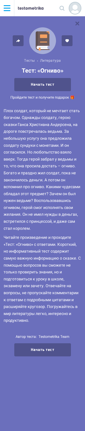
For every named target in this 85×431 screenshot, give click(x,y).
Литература (50, 60)
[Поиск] (62, 8)
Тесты (29, 60)
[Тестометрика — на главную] (31, 8)
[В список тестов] (77, 23)
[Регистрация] (75, 8)
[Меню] (7, 8)
